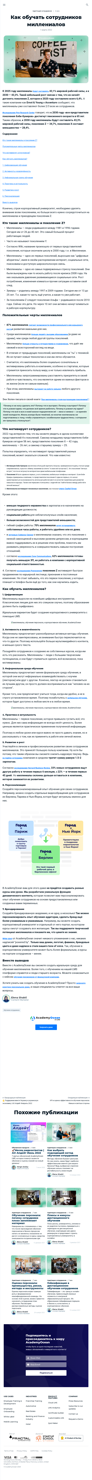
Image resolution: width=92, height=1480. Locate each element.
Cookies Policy (47, 1451)
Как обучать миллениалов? (15, 159)
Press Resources (76, 1401)
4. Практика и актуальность (15, 184)
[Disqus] (46, 1065)
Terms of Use (8, 1451)
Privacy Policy (22, 1451)
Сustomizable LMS (56, 1418)
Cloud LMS (52, 1403)
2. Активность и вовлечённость (17, 171)
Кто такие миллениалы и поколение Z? (20, 140)
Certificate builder (56, 1413)
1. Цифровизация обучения (15, 165)
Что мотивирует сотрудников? (16, 153)
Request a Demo (76, 1419)
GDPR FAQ (34, 1451)
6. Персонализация (11, 196)
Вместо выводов (10, 202)
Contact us (73, 1414)
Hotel (28, 1424)
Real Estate (30, 1411)
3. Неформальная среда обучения (18, 177)
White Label (9, 1417)
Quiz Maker (53, 1423)
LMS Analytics (54, 1408)
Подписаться (46, 1373)
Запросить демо (46, 1027)
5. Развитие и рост (11, 190)
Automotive (31, 1406)
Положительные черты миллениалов (19, 146)
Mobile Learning (11, 1422)
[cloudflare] (24, 1457)
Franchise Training (34, 1401)
